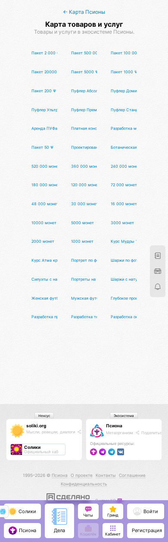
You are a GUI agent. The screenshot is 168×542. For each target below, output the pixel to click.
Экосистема (124, 416)
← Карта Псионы (84, 12)
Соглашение (132, 475)
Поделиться (152, 432)
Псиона (114, 425)
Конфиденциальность (84, 483)
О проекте (82, 475)
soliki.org (36, 425)
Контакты (106, 475)
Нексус (44, 416)
